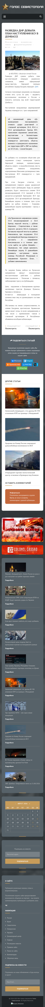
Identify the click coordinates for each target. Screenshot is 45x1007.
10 (8, 819)
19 (18, 823)
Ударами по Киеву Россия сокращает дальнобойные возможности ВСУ (20, 444)
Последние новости (14, 944)
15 (33, 819)
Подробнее (9, 580)
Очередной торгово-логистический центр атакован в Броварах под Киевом (22, 473)
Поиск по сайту (12, 951)
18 (13, 823)
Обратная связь (12, 958)
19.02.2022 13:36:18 (12, 42)
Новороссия (27, 42)
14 (28, 819)
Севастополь (11, 925)
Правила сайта (12, 947)
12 (18, 819)
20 (23, 823)
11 (13, 819)
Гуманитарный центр (14, 936)
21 (28, 823)
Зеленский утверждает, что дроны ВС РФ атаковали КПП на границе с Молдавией (22, 412)
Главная (9, 940)
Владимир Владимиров (23, 45)
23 (37, 823)
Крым (9, 922)
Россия (9, 918)
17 (8, 823)
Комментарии (11, 955)
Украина (8, 45)
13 (23, 819)
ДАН (36, 87)
